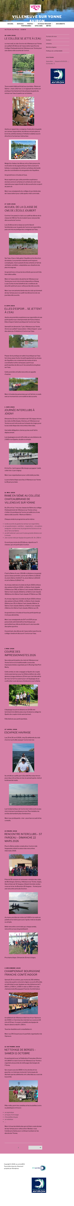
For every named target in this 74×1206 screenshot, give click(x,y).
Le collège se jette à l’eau (22, 38)
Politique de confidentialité (54, 51)
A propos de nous (51, 36)
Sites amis (38, 26)
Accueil (10, 24)
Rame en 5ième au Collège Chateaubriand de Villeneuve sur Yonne (22, 499)
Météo (48, 26)
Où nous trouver (44, 24)
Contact (48, 40)
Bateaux (20, 24)
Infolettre (49, 43)
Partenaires (26, 26)
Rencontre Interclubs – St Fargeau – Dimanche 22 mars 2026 (23, 838)
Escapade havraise (17, 732)
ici (31, 1029)
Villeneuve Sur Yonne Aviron (37, 19)
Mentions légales (51, 47)
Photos (30, 24)
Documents (60, 24)
